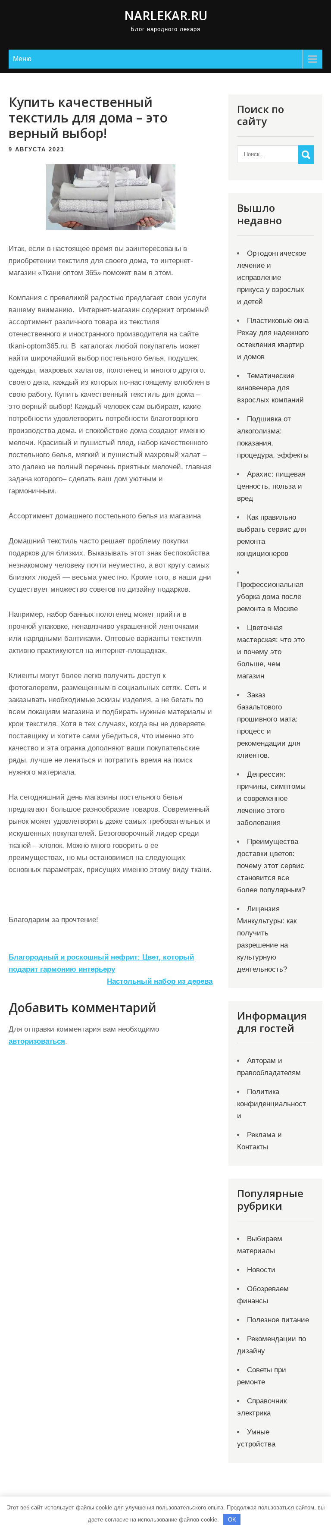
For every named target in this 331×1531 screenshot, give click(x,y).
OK (232, 1519)
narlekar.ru (165, 15)
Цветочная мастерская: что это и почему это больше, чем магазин (271, 652)
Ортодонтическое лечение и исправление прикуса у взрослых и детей (271, 277)
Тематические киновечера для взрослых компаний (270, 388)
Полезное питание (278, 1320)
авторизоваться (37, 1041)
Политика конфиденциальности (271, 1104)
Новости (261, 1270)
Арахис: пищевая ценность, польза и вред (271, 486)
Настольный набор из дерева (159, 981)
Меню (22, 59)
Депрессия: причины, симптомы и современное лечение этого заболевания (271, 798)
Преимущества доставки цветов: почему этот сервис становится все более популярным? (271, 866)
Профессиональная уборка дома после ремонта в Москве (270, 596)
